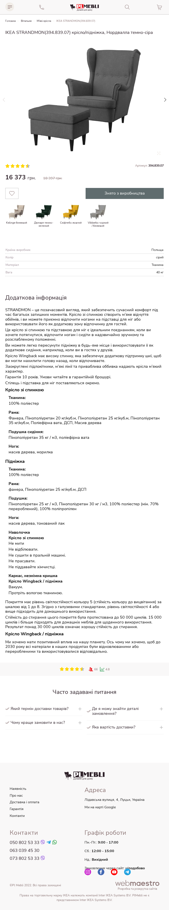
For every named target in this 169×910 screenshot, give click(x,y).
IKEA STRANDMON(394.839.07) (75, 21)
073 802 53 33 (24, 858)
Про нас (16, 795)
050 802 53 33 (24, 843)
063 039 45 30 (24, 850)
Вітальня (26, 21)
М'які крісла (44, 21)
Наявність (18, 788)
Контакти (17, 815)
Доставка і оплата (24, 802)
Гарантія (17, 809)
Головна (10, 21)
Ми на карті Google (100, 807)
